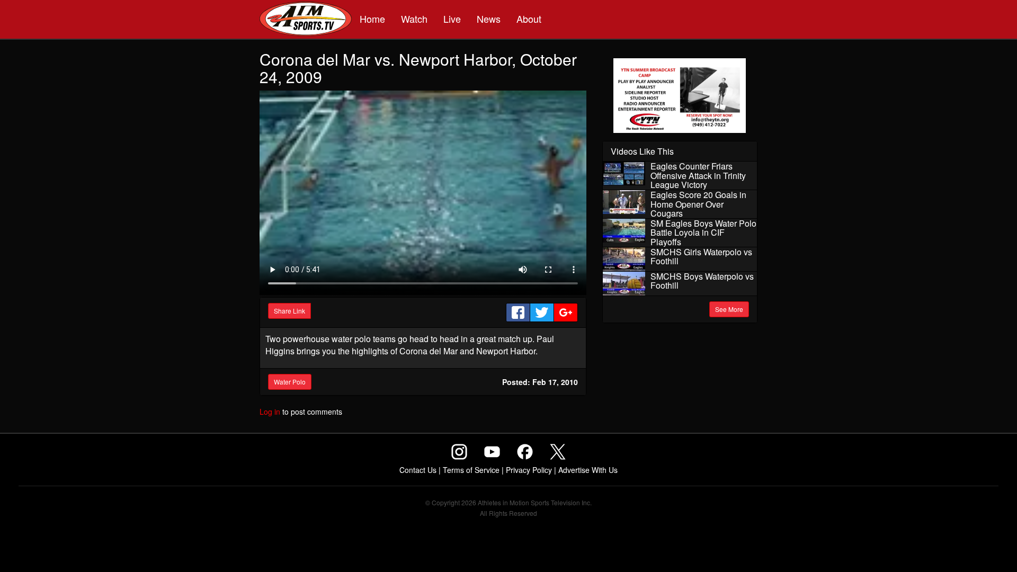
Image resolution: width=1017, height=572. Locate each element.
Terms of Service (471, 469)
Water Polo (290, 381)
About (528, 18)
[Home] (306, 20)
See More (729, 309)
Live (452, 18)
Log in (270, 411)
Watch (414, 18)
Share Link (289, 310)
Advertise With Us (588, 469)
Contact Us (417, 469)
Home (372, 18)
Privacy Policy (529, 469)
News (489, 18)
